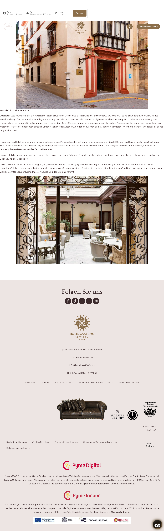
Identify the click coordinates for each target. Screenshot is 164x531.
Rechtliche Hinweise (16, 442)
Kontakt (46, 382)
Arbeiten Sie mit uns (129, 382)
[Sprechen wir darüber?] (159, 427)
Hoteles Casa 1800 (64, 382)
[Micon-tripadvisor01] (89, 301)
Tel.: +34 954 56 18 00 (82, 357)
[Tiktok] (75, 301)
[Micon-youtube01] (82, 301)
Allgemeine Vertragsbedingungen (100, 442)
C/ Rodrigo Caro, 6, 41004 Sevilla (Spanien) (82, 349)
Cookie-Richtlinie (40, 442)
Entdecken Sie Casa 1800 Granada (96, 382)
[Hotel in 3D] (130, 26)
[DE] (24, 26)
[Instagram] (96, 301)
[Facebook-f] (68, 301)
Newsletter (30, 382)
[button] (7, 26)
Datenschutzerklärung (18, 448)
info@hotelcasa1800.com (82, 365)
